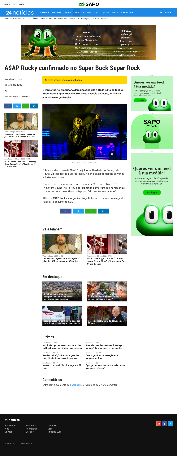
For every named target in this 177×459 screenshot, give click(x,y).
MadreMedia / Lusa (13, 79)
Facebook (75, 384)
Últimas (48, 337)
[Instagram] (158, 423)
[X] (170, 423)
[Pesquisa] (161, 12)
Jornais (22, 4)
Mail (15, 4)
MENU (7, 4)
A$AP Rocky (26, 96)
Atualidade (8, 159)
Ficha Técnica (9, 443)
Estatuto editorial (25, 443)
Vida (6, 91)
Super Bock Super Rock (12, 96)
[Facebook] (164, 423)
